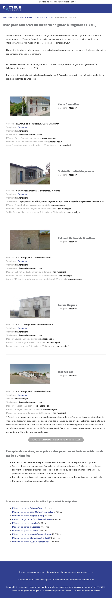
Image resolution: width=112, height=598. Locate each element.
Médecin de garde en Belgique (26, 591)
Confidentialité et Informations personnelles (73, 579)
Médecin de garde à (26, 527)
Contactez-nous (25, 579)
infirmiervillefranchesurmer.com (60, 572)
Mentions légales (43, 579)
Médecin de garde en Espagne (57, 591)
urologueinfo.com (85, 572)
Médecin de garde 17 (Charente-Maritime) (36, 17)
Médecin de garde (10, 17)
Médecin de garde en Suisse (86, 591)
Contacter (22, 127)
